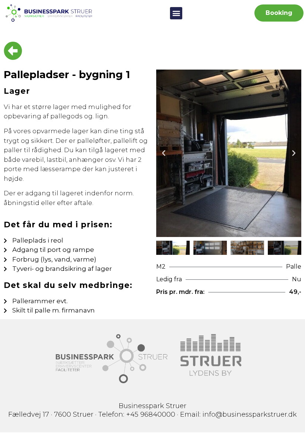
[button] (176, 13)
